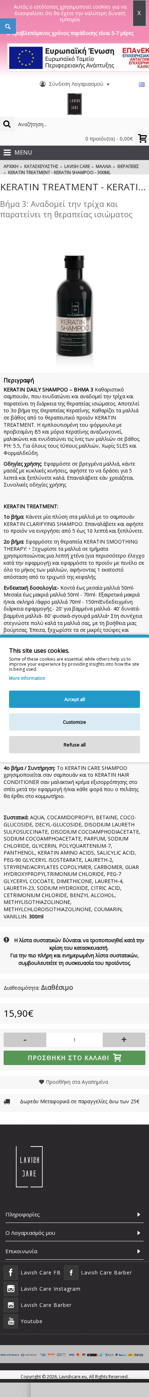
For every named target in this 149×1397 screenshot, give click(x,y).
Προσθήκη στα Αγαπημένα (77, 1081)
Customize (74, 722)
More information (27, 678)
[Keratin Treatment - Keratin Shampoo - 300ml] (74, 296)
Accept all (74, 699)
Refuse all (75, 744)
